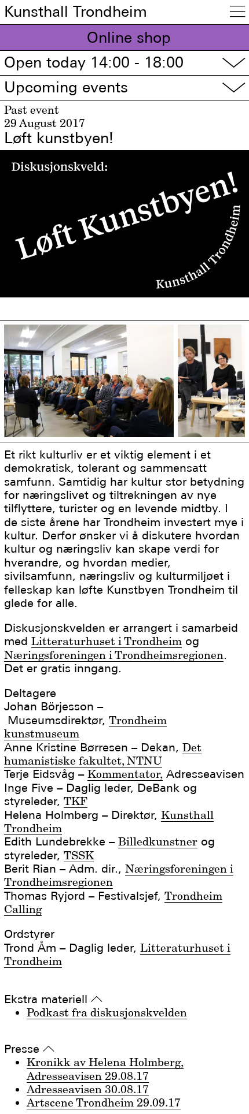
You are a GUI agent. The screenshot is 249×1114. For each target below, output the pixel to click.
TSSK (79, 855)
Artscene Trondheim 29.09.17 (104, 1102)
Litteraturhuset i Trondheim (106, 641)
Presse (29, 1049)
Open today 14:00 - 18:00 (124, 63)
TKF (75, 801)
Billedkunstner (157, 841)
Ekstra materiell (53, 999)
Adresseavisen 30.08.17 (88, 1089)
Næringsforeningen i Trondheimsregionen (114, 655)
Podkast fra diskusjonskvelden (107, 1012)
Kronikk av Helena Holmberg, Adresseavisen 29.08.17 (105, 1068)
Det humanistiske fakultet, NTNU (103, 753)
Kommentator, (125, 774)
